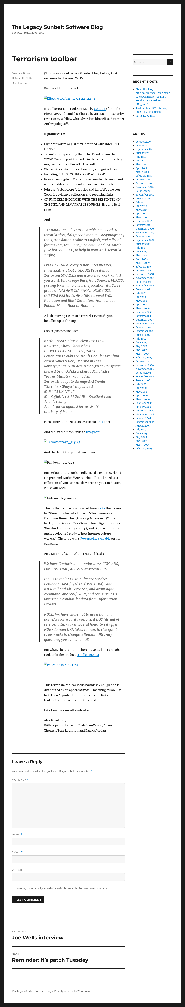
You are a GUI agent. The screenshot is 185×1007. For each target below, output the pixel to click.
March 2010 (142, 217)
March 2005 (143, 444)
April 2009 (142, 259)
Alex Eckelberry (21, 72)
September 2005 (145, 422)
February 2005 (144, 448)
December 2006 (145, 365)
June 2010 (141, 206)
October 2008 (143, 281)
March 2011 (142, 172)
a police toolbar (88, 654)
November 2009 (145, 232)
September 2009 (145, 240)
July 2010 (141, 202)
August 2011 (142, 153)
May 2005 (141, 437)
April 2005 (142, 441)
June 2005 (141, 433)
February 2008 (144, 312)
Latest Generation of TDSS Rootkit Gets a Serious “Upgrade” (151, 100)
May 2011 (141, 164)
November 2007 (145, 323)
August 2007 (143, 334)
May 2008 (141, 300)
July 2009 (141, 247)
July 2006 (141, 384)
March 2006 (143, 399)
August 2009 (143, 244)
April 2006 (142, 395)
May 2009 (141, 255)
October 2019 (143, 141)
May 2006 (141, 391)
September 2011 (145, 149)
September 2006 (145, 376)
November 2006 (145, 369)
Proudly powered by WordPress (72, 991)
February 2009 (144, 266)
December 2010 (144, 183)
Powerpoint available (95, 538)
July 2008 (141, 293)
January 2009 (143, 270)
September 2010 (145, 194)
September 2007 (145, 331)
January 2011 (143, 179)
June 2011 (141, 160)
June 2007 (141, 342)
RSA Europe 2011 (145, 115)
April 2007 (142, 350)
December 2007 (145, 319)
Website (18, 869)
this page (92, 432)
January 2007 (143, 361)
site (103, 508)
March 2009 (143, 262)
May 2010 (141, 209)
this (100, 422)
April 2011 (141, 168)
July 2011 (141, 156)
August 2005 (143, 425)
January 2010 (143, 225)
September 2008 (145, 285)
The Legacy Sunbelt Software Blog (57, 27)
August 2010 (143, 198)
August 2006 (143, 380)
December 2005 (145, 410)
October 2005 (143, 418)
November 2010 (145, 187)
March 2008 (143, 308)
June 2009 (141, 251)
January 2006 (143, 406)
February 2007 (144, 357)
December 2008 (145, 274)
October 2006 (143, 372)
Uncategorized (20, 83)
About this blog (144, 89)
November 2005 (145, 414)
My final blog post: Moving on (153, 93)
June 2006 (141, 387)
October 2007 (143, 327)
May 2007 (141, 346)
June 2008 (141, 297)
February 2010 (144, 221)
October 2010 (143, 190)
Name (17, 834)
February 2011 (144, 175)
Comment (20, 780)
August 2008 (143, 289)
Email (17, 852)
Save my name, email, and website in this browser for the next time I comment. (62, 888)
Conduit (100, 108)
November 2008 (145, 278)
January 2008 (143, 316)
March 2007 (143, 353)
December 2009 (145, 228)
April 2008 (142, 304)
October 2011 (143, 145)
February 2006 (144, 403)
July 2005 (141, 429)
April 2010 (141, 213)
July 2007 (141, 338)
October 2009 (143, 236)
